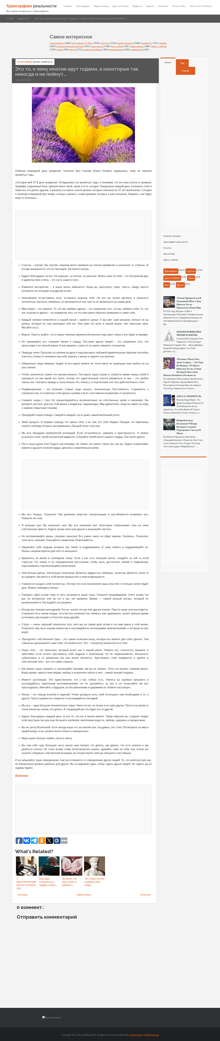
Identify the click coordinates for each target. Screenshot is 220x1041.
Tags (182, 63)
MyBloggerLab (151, 1034)
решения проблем (92, 49)
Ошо (166, 285)
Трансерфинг (83, 6)
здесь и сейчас (159, 46)
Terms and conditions (200, 6)
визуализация (116, 49)
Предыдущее (145, 894)
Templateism (136, 1034)
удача (59, 49)
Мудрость (137, 6)
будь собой (117, 46)
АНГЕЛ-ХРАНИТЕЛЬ (189, 396)
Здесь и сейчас (120, 6)
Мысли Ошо (169, 253)
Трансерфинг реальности (175, 242)
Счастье (167, 248)
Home (10, 18)
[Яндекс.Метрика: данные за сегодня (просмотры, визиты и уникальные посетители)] (51, 1017)
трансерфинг (57, 43)
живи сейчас (137, 46)
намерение (137, 49)
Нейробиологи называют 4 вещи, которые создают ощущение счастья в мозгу (189, 427)
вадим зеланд (125, 43)
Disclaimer (163, 6)
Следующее (23, 894)
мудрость (24, 18)
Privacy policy (179, 6)
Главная (68, 6)
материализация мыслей (70, 46)
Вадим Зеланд (101, 6)
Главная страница (84, 894)
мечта (72, 49)
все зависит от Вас (82, 43)
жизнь (36, 62)
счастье (105, 43)
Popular (185, 70)
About (168, 62)
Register (150, 6)
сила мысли (97, 46)
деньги (180, 285)
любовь (163, 43)
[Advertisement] (83, 234)
